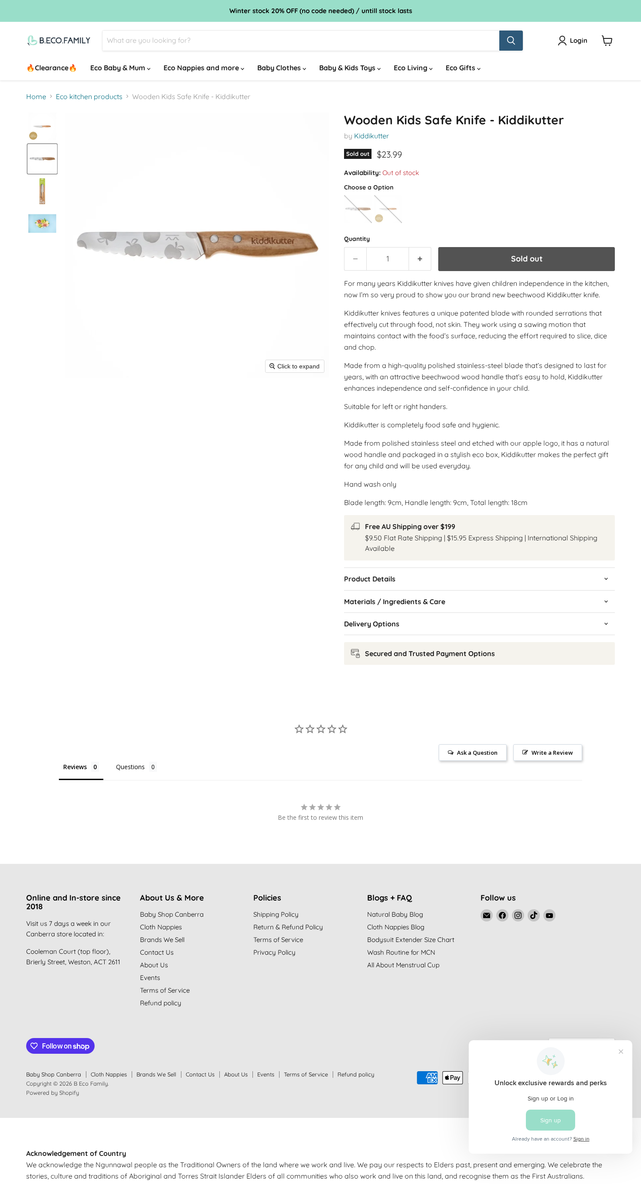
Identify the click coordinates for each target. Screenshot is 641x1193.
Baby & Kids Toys (348, 67)
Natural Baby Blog (395, 914)
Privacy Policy (274, 952)
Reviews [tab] (75, 767)
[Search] (511, 41)
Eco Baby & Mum (118, 67)
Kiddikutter (371, 135)
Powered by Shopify (52, 1092)
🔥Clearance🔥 (51, 67)
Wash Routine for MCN (401, 952)
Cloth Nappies (161, 927)
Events (150, 977)
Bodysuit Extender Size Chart (410, 939)
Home (36, 96)
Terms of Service (165, 990)
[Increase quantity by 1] (420, 259)
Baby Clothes (280, 67)
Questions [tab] (130, 767)
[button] (42, 126)
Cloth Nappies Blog (395, 927)
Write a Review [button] (552, 752)
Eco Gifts (461, 67)
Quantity (357, 238)
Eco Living (411, 67)
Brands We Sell (162, 939)
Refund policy (160, 1003)
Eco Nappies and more (202, 67)
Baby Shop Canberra (172, 914)
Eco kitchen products (89, 96)
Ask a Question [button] (477, 752)
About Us (154, 965)
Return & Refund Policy (288, 927)
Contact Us (157, 952)
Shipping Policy (276, 914)
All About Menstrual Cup (403, 965)
